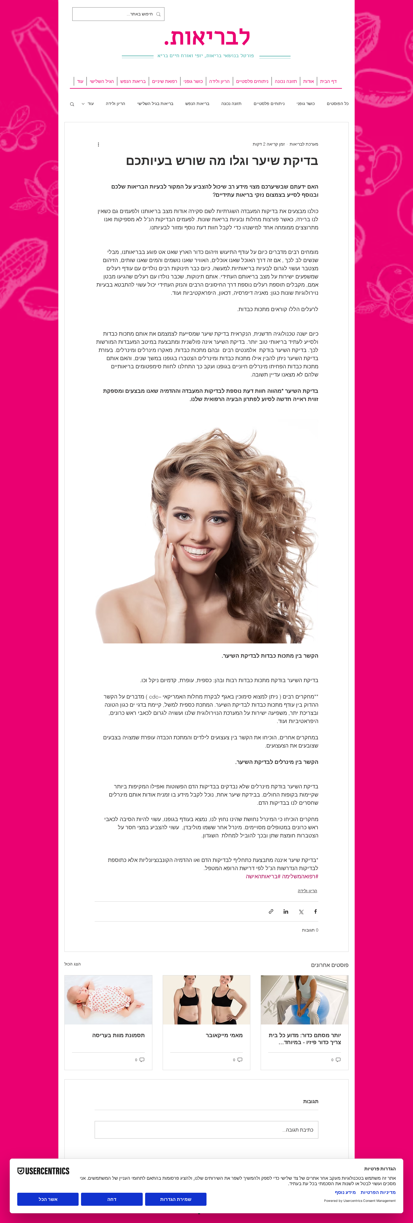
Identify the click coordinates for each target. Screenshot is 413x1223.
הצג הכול (72, 964)
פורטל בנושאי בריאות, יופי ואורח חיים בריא (206, 55)
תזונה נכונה (231, 103)
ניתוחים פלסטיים (269, 103)
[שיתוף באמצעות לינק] (271, 911)
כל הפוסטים (338, 103)
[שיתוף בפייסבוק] (315, 911)
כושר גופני (306, 103)
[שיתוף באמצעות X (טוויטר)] (301, 911)
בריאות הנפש (197, 103)
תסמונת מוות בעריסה (118, 1035)
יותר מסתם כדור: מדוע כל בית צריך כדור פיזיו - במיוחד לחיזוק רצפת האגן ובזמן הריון (305, 1039)
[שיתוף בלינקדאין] (286, 911)
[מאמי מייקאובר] (206, 999)
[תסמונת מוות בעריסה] (108, 999)
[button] (72, 103)
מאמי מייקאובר (224, 1035)
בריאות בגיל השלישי (155, 103)
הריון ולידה (115, 103)
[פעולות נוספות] (98, 144)
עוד (91, 103)
